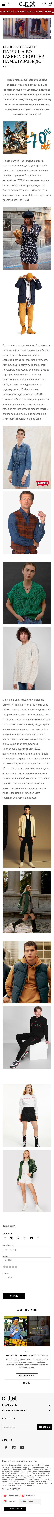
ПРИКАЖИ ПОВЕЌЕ (27, 1375)
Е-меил (6, 1256)
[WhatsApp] (18, 1238)
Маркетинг (11, 1501)
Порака (6, 1273)
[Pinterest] (38, 1238)
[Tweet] (11, 1238)
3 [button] (29, 1383)
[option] (27, 11)
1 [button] (24, 1383)
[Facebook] (5, 1238)
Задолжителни (13, 1496)
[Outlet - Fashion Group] (27, 4)
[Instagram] (14, 1447)
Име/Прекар (8, 1246)
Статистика (30, 1496)
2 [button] (26, 1383)
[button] (9, 4)
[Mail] (31, 1238)
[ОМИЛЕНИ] (45, 5)
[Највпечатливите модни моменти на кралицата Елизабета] (27, 1331)
